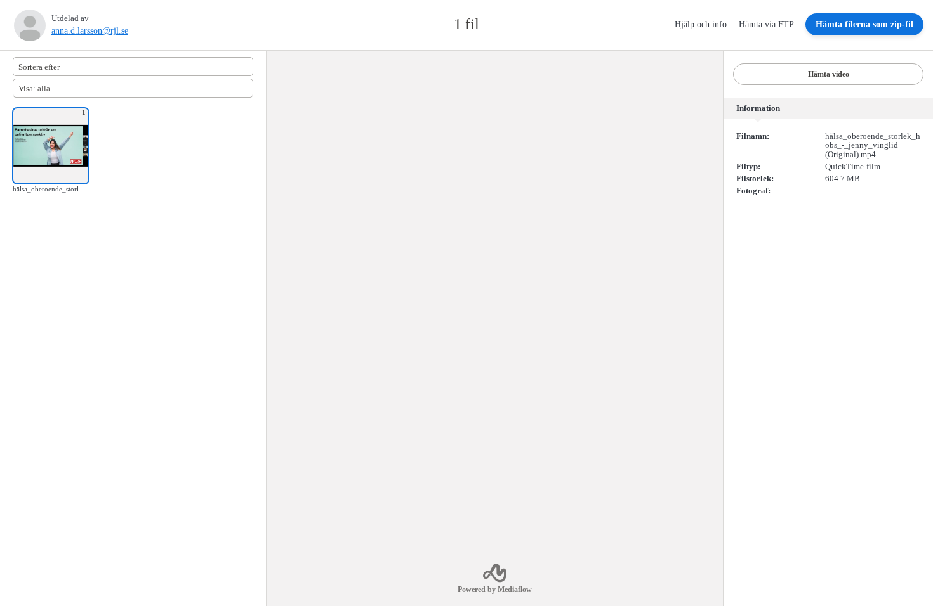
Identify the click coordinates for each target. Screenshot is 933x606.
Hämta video (828, 74)
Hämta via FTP (767, 24)
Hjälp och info (702, 24)
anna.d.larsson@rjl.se (89, 30)
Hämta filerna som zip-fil (864, 24)
